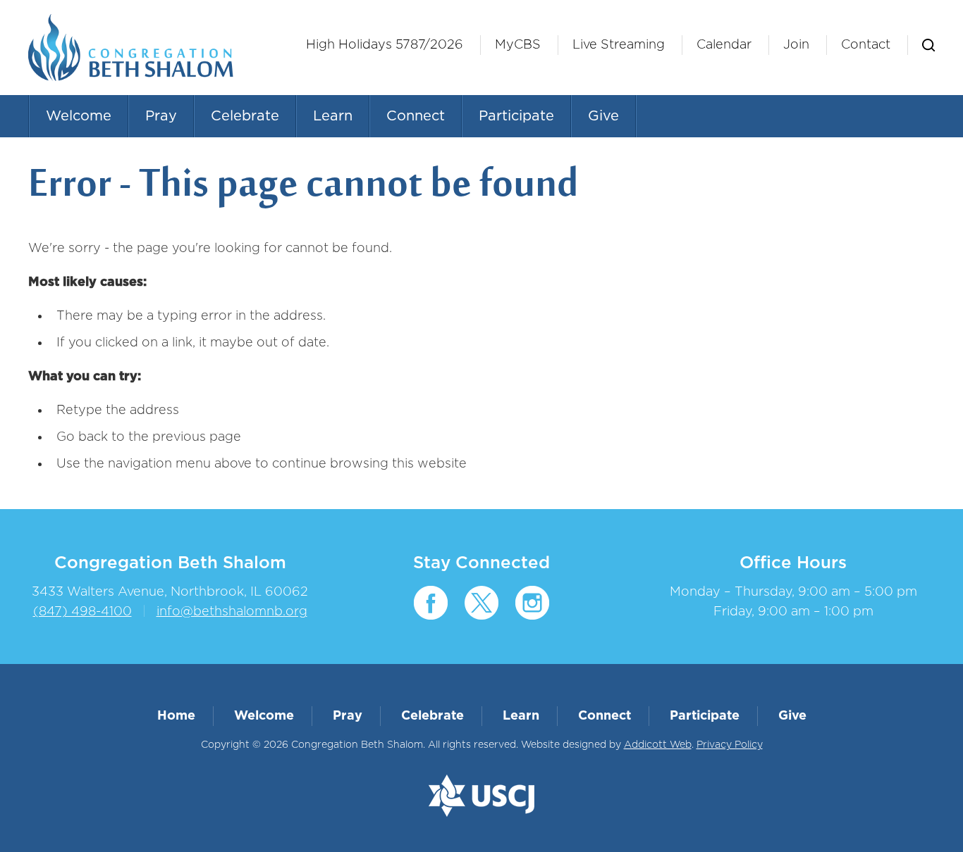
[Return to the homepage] (131, 47)
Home (176, 716)
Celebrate (245, 116)
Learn (332, 116)
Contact (865, 45)
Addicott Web (658, 745)
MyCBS (518, 45)
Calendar (724, 45)
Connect (415, 116)
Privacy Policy (730, 745)
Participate (516, 116)
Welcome (78, 116)
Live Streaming (618, 45)
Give (603, 116)
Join (796, 45)
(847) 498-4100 (82, 612)
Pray (161, 116)
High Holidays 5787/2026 (384, 45)
